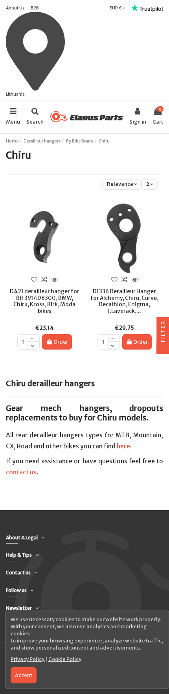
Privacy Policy (28, 659)
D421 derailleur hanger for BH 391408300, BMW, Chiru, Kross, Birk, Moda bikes (44, 301)
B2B (35, 8)
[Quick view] (55, 280)
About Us (15, 8)
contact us (21, 472)
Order (60, 342)
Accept (23, 675)
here (123, 446)
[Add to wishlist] (34, 280)
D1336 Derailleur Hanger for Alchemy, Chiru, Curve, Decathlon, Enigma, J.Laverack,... (124, 301)
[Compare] (44, 280)
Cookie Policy (64, 659)
